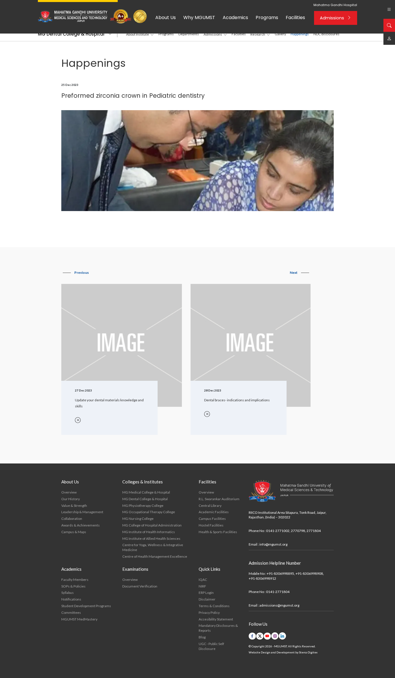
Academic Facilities (214, 512)
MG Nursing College (138, 518)
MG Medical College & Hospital (146, 492)
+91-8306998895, (281, 573)
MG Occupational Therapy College (148, 512)
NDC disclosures (326, 34)
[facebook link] (252, 636)
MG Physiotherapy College (142, 505)
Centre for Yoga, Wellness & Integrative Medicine (152, 547)
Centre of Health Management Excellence (154, 556)
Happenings (300, 34)
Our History (70, 499)
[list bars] (389, 9)
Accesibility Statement (216, 619)
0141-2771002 (277, 531)
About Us (165, 17)
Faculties (239, 34)
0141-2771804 (277, 592)
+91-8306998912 (262, 578)
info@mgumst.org (273, 544)
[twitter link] (259, 636)
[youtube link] (267, 636)
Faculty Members (74, 579)
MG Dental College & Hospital (71, 34)
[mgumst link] (389, 38)
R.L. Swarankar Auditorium (219, 499)
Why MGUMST (199, 17)
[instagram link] (274, 636)
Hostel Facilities (211, 525)
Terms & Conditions (214, 606)
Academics (235, 17)
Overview (69, 492)
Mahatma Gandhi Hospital (335, 5)
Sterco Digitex (308, 652)
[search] (389, 25)
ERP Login (206, 592)
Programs (267, 17)
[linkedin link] (282, 636)
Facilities (295, 17)
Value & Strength (74, 505)
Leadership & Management (82, 512)
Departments (188, 34)
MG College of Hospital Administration (152, 525)
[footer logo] (291, 491)
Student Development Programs (86, 606)
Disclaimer (207, 599)
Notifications (71, 599)
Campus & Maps (73, 532)
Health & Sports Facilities (218, 532)
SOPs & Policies (73, 586)
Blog (202, 637)
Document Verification (139, 586)
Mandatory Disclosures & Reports (218, 628)
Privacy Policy (209, 612)
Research (257, 34)
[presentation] (76, 272)
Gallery (280, 34)
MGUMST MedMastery (79, 619)
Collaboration (71, 518)
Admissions (332, 18)
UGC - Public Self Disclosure (211, 646)
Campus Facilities (212, 518)
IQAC (203, 579)
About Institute (137, 34)
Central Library (210, 505)
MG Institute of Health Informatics (148, 532)
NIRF (202, 586)
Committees (71, 612)
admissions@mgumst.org (279, 605)
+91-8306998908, (310, 573)
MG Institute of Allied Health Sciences (151, 538)
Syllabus (67, 592)
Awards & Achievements (80, 525)
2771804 (314, 531)
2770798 (298, 531)
